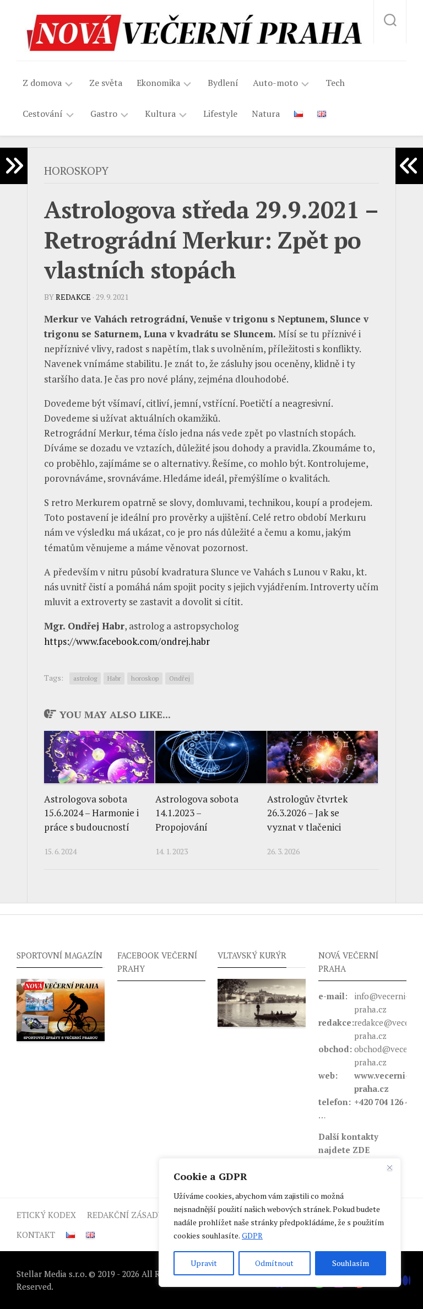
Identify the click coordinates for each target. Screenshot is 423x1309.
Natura (266, 113)
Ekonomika (158, 83)
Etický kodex (46, 1214)
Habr (114, 678)
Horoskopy (76, 170)
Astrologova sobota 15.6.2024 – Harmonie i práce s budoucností (91, 813)
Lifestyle (220, 113)
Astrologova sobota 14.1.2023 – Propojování (196, 813)
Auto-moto (275, 83)
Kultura (160, 114)
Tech (335, 82)
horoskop (145, 678)
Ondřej (179, 678)
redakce (73, 297)
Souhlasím (350, 1263)
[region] (280, 1222)
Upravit (204, 1263)
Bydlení (223, 82)
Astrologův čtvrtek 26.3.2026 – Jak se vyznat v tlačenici (307, 813)
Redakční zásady (125, 1214)
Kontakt (36, 1234)
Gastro (103, 114)
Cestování (43, 114)
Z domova (42, 83)
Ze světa (105, 82)
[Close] (389, 1167)
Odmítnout (274, 1263)
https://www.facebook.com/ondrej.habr (127, 641)
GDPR (252, 1235)
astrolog (85, 678)
